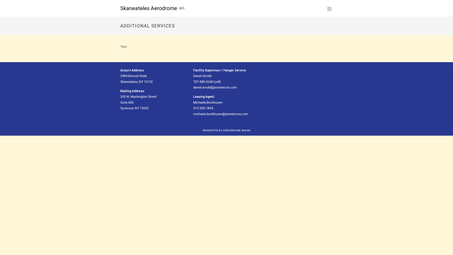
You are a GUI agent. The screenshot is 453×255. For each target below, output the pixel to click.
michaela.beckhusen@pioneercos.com (220, 114)
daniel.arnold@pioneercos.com (215, 87)
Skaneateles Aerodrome (148, 8)
